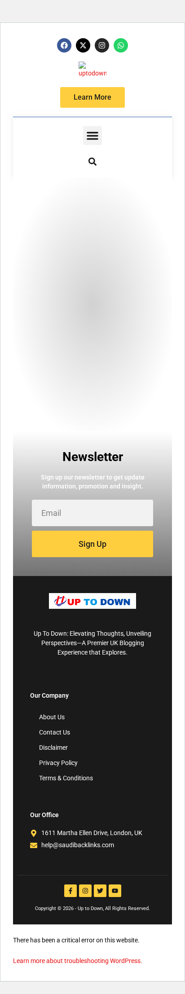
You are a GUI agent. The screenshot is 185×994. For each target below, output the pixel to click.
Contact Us (54, 732)
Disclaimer (53, 747)
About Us (52, 717)
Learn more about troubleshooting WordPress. (77, 960)
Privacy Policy (58, 762)
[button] (92, 135)
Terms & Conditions (66, 778)
